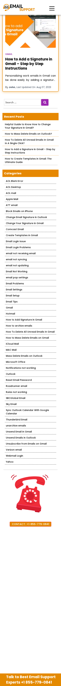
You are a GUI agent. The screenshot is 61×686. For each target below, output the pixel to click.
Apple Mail (12, 199)
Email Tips (12, 301)
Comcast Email (15, 229)
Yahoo (10, 461)
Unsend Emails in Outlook (21, 437)
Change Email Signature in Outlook (26, 217)
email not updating (17, 265)
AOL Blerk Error (14, 181)
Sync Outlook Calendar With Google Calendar (27, 412)
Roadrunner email (16, 386)
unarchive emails (16, 425)
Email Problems (15, 283)
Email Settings (14, 289)
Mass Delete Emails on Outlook (24, 356)
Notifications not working (21, 368)
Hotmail (10, 313)
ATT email (12, 205)
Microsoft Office (15, 362)
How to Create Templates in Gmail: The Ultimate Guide (28, 160)
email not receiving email (21, 253)
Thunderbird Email (16, 419)
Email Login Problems (18, 247)
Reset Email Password (19, 380)
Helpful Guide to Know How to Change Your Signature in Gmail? (28, 126)
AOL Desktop (13, 187)
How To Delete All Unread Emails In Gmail (30, 331)
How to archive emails (19, 325)
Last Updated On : (33, 87)
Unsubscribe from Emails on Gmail (26, 443)
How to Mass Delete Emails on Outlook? (28, 133)
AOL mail (11, 193)
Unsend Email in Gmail (19, 431)
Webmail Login (14, 455)
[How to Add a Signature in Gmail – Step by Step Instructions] (30, 31)
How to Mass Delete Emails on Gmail (27, 337)
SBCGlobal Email (15, 398)
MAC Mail (11, 349)
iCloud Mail (12, 343)
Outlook (10, 374)
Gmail (8, 54)
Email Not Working (16, 271)
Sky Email (11, 404)
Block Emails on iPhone (19, 211)
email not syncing (16, 259)
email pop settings (17, 277)
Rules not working (16, 392)
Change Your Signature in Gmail (25, 223)
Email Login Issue (16, 241)
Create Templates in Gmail (22, 235)
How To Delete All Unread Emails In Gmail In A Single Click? (29, 141)
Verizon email (14, 449)
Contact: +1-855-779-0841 (30, 524)
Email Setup (13, 295)
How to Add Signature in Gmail (24, 319)
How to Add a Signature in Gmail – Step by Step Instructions (28, 64)
